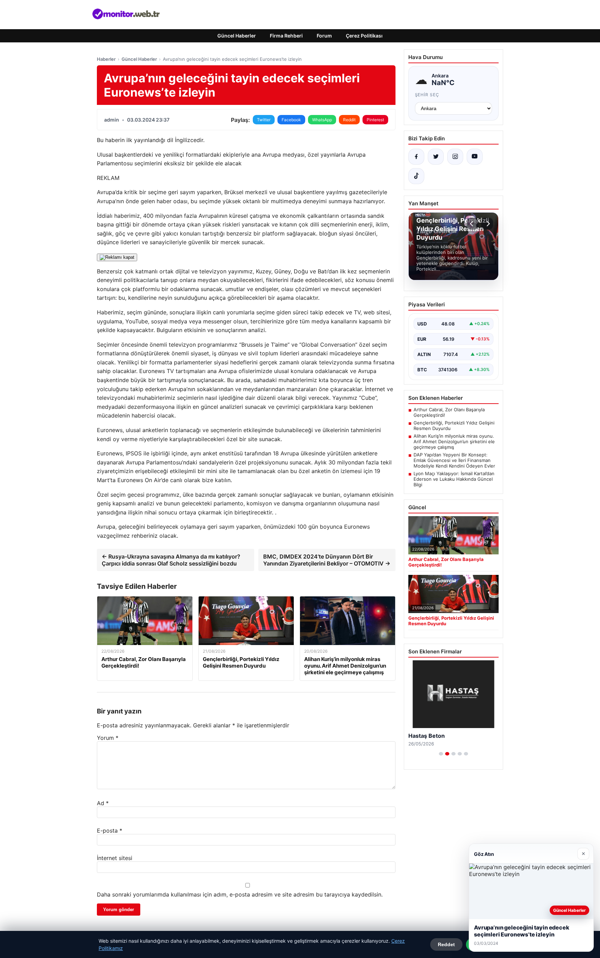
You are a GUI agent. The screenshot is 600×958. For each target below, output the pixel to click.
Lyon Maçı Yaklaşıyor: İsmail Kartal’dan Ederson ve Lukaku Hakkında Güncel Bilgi (454, 479)
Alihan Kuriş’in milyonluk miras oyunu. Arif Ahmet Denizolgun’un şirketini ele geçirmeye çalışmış (454, 441)
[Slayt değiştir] (441, 753)
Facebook (291, 119)
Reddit (349, 119)
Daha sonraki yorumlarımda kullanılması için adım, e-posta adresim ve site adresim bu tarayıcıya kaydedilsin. (240, 894)
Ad (103, 803)
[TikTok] (416, 176)
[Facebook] (416, 157)
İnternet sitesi (114, 857)
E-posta (109, 830)
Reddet (446, 944)
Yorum (107, 737)
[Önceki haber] (472, 224)
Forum (324, 36)
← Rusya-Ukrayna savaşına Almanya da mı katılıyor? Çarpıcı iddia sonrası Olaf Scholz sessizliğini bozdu (171, 560)
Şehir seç (427, 94)
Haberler (106, 59)
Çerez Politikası (364, 36)
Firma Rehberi (286, 36)
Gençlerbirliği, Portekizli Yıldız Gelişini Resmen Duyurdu (454, 425)
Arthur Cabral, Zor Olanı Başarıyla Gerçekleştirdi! (449, 412)
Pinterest (375, 119)
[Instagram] (455, 157)
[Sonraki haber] (487, 224)
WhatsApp (322, 119)
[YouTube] (475, 157)
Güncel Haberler (236, 36)
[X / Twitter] (436, 157)
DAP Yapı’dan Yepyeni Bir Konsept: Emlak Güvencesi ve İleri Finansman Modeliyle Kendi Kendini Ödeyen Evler (454, 460)
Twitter (263, 119)
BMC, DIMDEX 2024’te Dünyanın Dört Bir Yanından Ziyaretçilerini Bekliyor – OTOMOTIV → (326, 560)
